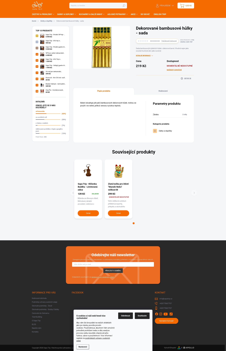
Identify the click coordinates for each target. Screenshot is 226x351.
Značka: (186, 42)
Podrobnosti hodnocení (169, 41)
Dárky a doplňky (165, 131)
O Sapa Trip (36, 321)
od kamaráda (40, 111)
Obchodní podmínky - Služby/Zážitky (45, 309)
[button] (133, 223)
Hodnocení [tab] (163, 91)
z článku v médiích (42, 123)
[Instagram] (160, 314)
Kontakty (35, 332)
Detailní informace (143, 55)
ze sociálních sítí (41, 117)
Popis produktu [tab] (103, 91)
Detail (88, 213)
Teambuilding (37, 317)
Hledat (123, 5)
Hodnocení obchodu (39, 298)
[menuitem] (43, 14)
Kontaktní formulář (166, 321)
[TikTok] (171, 314)
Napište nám (36, 328)
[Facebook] (156, 314)
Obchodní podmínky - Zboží (42, 306)
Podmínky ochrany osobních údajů (44, 302)
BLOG (34, 324)
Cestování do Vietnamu (40, 313)
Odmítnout (125, 316)
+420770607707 (165, 303)
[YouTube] (165, 314)
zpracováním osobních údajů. (103, 277)
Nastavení (83, 347)
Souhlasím (142, 316)
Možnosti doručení (174, 70)
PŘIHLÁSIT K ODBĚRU (113, 271)
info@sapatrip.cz (165, 299)
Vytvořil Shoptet (170, 348)
